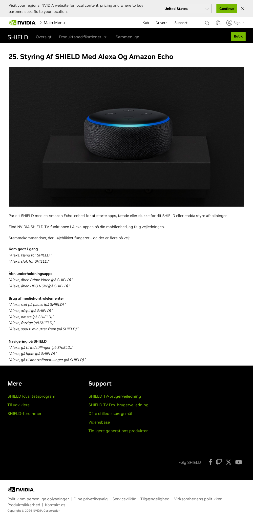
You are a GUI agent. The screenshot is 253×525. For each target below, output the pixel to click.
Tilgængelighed (154, 498)
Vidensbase (99, 422)
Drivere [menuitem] (162, 22)
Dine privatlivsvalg (91, 498)
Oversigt (44, 36)
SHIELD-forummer (24, 413)
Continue (226, 8)
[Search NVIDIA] (207, 21)
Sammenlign (127, 36)
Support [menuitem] (181, 22)
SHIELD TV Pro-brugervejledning (118, 404)
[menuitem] (77, 22)
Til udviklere (18, 404)
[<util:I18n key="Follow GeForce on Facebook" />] (210, 462)
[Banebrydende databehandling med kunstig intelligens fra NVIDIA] (22, 22)
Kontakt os (55, 504)
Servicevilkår (124, 498)
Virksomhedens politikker (198, 498)
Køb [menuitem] (146, 22)
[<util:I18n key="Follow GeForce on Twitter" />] (229, 462)
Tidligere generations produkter (118, 430)
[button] (218, 24)
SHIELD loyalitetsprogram (31, 396)
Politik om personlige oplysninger (38, 498)
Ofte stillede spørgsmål (110, 413)
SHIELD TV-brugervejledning (114, 396)
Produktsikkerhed (23, 504)
